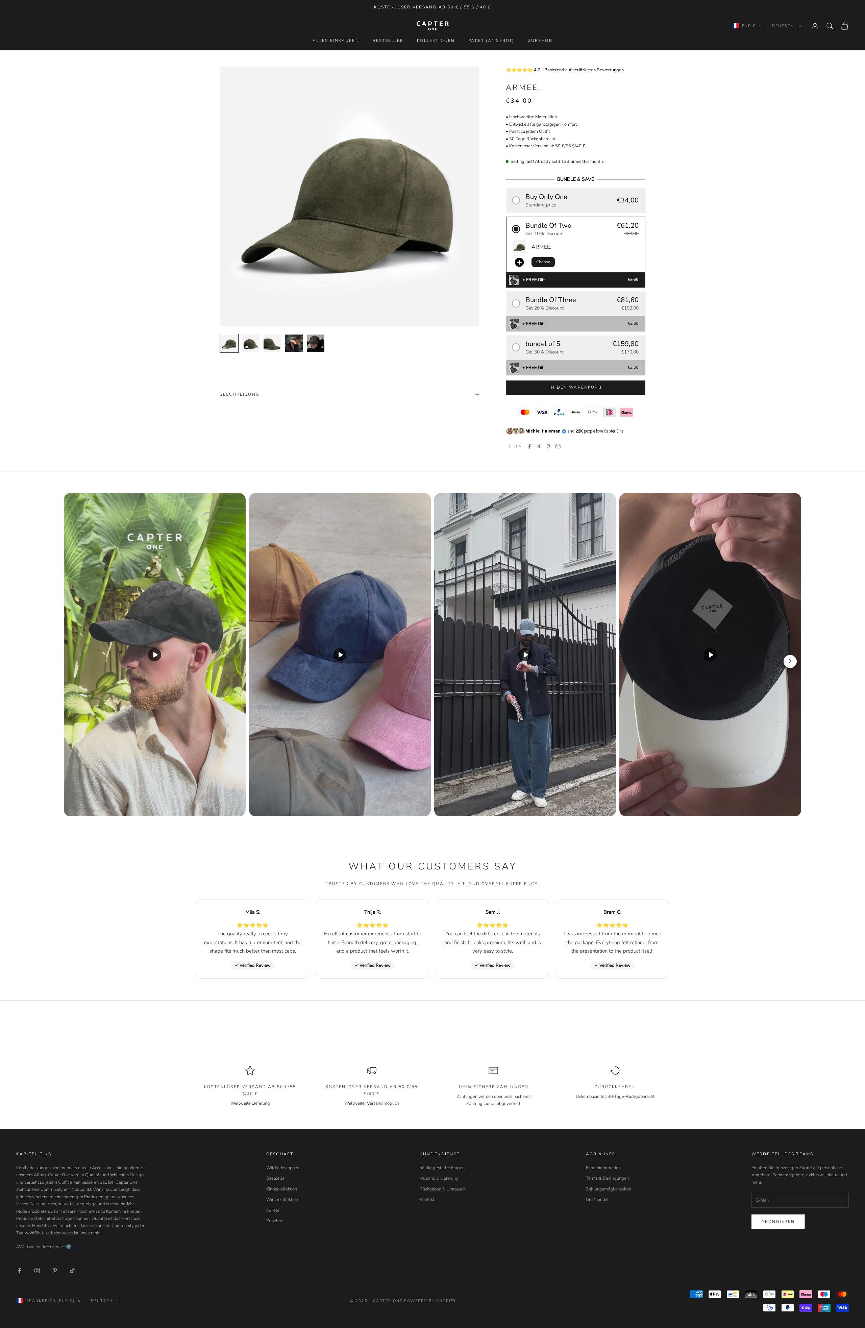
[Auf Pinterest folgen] (54, 1270)
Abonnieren (778, 1221)
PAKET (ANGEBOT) (491, 40)
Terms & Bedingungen (607, 1178)
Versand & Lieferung (439, 1178)
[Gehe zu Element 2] (250, 343)
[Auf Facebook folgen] (19, 1270)
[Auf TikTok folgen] (72, 1270)
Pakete (272, 1210)
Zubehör (274, 1221)
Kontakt (427, 1200)
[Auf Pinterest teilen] (548, 446)
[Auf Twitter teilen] (539, 446)
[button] (576, 200)
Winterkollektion (282, 1200)
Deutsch (783, 25)
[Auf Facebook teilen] (529, 446)
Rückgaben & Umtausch (443, 1189)
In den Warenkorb (575, 387)
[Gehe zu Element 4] (294, 343)
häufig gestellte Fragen (442, 1168)
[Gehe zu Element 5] (315, 343)
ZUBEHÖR (540, 40)
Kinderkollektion (281, 1189)
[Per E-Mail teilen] (558, 446)
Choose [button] (543, 262)
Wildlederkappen (282, 1168)
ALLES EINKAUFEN (336, 40)
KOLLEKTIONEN (436, 40)
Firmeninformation (603, 1168)
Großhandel (597, 1200)
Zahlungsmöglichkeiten (608, 1189)
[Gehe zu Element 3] (272, 343)
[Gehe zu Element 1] (229, 343)
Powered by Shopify (430, 1300)
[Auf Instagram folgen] (37, 1270)
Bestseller (276, 1178)
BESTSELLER (388, 40)
